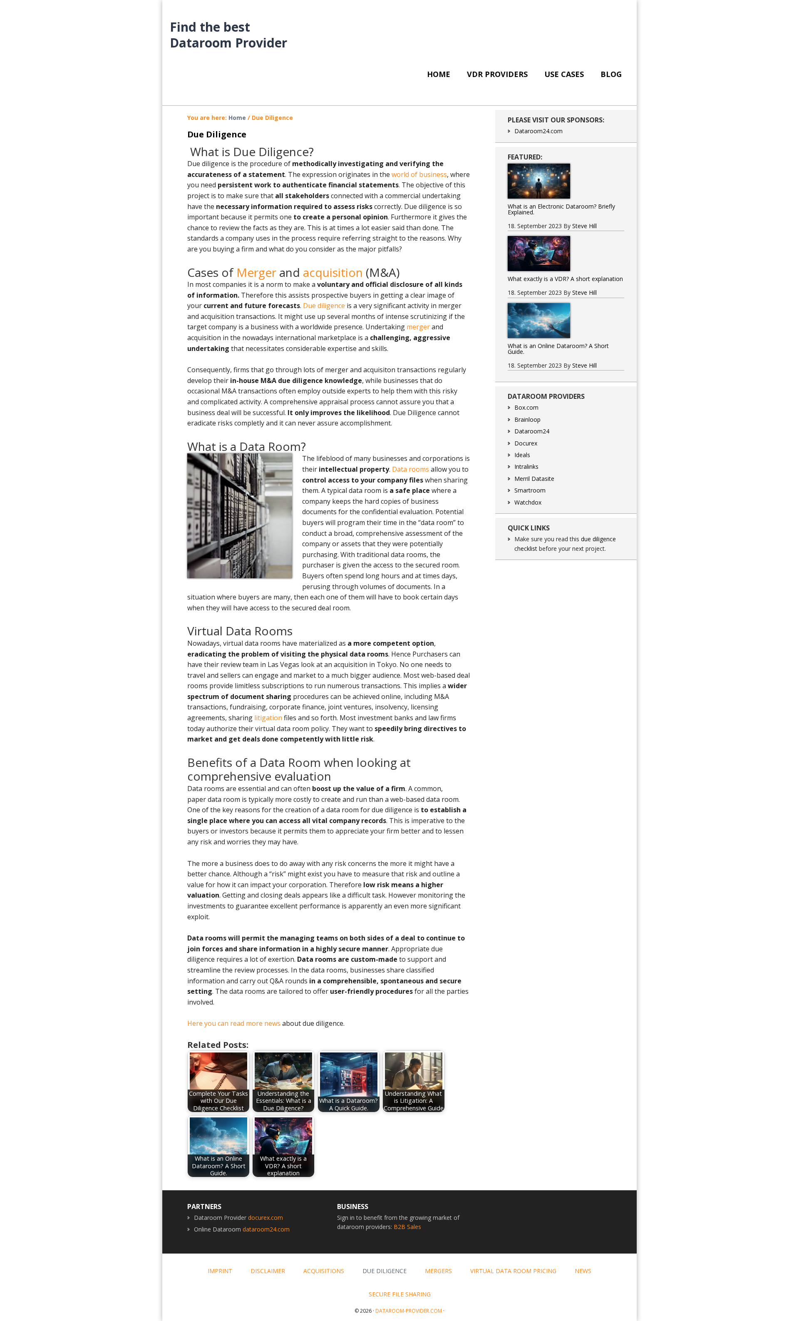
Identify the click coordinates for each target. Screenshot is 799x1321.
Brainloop (527, 419)
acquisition (333, 272)
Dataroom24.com (538, 131)
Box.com (526, 407)
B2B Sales (407, 1227)
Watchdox (527, 502)
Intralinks (526, 466)
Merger (256, 272)
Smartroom (530, 490)
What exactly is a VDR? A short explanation (565, 279)
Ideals (522, 455)
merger (418, 326)
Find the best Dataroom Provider (228, 34)
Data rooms (410, 469)
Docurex (525, 443)
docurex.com (265, 1217)
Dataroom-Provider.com (408, 1310)
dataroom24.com (266, 1229)
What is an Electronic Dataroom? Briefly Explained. (561, 209)
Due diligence (324, 305)
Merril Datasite (534, 479)
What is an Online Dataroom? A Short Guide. (558, 349)
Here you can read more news (233, 1023)
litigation (268, 717)
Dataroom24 (531, 431)
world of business (419, 174)
